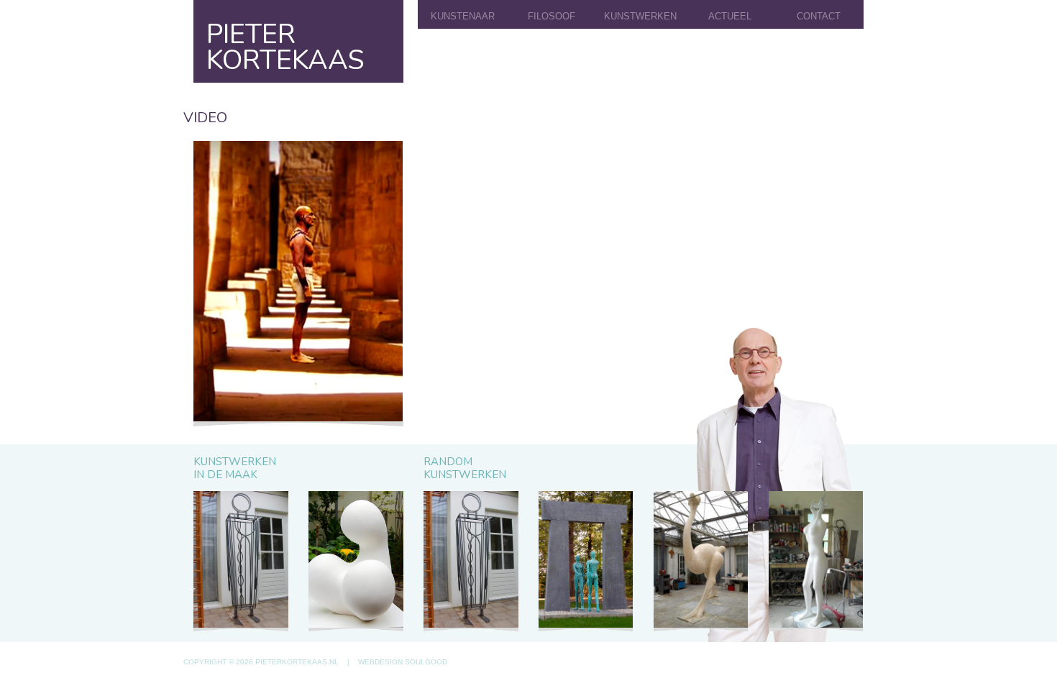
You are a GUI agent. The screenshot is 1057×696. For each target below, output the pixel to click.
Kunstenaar (463, 16)
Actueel (729, 16)
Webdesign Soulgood (402, 662)
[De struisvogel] (701, 561)
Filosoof (551, 16)
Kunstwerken (640, 16)
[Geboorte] (355, 561)
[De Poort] (586, 561)
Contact (819, 16)
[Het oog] (240, 561)
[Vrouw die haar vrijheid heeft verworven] (816, 561)
